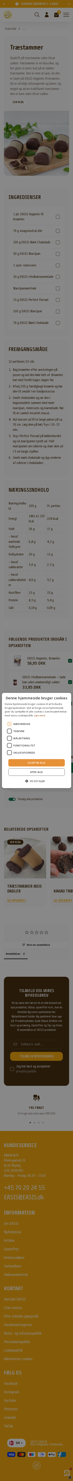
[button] (36, 781)
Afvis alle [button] (36, 772)
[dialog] (36, 740)
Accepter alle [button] (36, 762)
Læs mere (39, 715)
